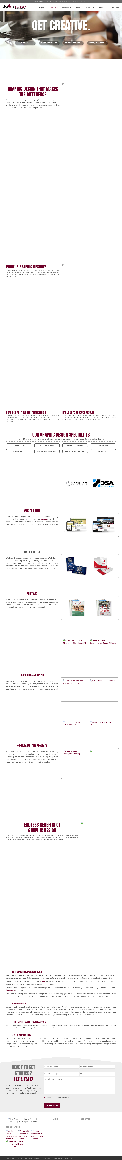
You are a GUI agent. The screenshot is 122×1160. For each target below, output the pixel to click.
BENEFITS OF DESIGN (73, 43)
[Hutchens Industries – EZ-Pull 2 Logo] (103, 483)
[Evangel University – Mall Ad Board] (80, 763)
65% (43, 981)
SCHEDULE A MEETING (97, 43)
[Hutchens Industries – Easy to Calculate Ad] (76, 607)
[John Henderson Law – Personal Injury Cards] (103, 566)
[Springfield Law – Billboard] (76, 641)
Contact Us (52, 1105)
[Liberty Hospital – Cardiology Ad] (103, 607)
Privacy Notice (58, 1158)
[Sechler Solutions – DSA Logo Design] (76, 483)
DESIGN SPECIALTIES (49, 43)
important (10, 990)
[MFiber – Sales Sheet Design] (100, 681)
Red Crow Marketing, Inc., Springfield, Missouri (24, 1158)
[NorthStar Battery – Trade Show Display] (103, 723)
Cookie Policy (68, 1158)
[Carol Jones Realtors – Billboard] (103, 649)
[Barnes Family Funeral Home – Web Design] (76, 524)
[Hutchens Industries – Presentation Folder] (76, 566)
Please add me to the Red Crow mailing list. (58, 1097)
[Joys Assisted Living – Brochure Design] (76, 682)
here (50, 1)
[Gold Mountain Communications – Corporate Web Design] (103, 524)
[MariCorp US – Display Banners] (76, 723)
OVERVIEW (25, 43)
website (44, 519)
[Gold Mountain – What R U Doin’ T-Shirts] (103, 752)
